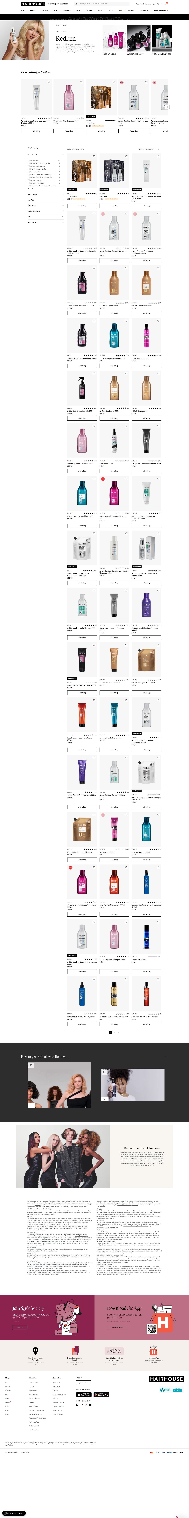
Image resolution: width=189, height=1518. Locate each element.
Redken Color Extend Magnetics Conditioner (143, 1203)
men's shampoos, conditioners (123, 1211)
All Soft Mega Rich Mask (40, 1228)
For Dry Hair (30, 1217)
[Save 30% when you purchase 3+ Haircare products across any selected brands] (94, 19)
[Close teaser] (177, 1512)
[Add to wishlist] (49, 82)
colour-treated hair (120, 1201)
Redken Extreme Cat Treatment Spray (52, 1239)
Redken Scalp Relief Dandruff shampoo (38, 1249)
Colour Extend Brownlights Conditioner (47, 1272)
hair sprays (157, 1216)
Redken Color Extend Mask (54, 1268)
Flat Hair (101, 1220)
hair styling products (36, 1203)
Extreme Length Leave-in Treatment (47, 1238)
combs (125, 1272)
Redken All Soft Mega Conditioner (48, 1226)
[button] (165, 1056)
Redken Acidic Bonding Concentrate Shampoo (56, 1241)
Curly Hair (32, 1253)
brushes (120, 1272)
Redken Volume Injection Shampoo (144, 1222)
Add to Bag (36, 131)
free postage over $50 (134, 1270)
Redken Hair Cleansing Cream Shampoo (135, 1226)
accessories (133, 1272)
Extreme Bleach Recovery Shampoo (127, 1205)
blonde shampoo (59, 1265)
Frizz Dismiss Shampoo (108, 1234)
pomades (150, 1216)
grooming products (145, 1211)
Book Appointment (161, 10)
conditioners (40, 1213)
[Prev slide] (21, 107)
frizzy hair (144, 1234)
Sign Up (20, 1327)
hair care (37, 1205)
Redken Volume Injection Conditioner (107, 1224)
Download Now (117, 1327)
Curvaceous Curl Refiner (72, 1255)
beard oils (99, 1218)
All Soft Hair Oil (69, 1228)
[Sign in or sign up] (154, 4)
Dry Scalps (32, 1247)
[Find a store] (158, 4)
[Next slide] (172, 40)
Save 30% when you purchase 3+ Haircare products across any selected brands (94, 17)
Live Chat (85, 1383)
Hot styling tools (101, 1272)
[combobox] (149, 149)
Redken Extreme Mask (70, 1239)
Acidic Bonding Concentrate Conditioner (64, 1243)
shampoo (40, 1211)
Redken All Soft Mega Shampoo (82, 1220)
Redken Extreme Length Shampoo (39, 1234)
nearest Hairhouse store (154, 1270)
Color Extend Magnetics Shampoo (143, 1243)
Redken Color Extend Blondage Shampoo (39, 1265)
